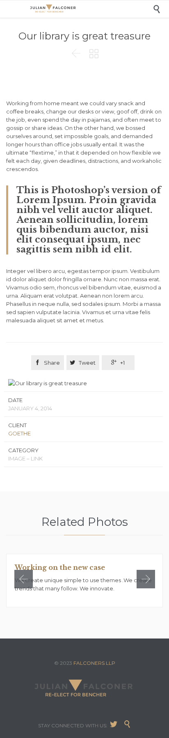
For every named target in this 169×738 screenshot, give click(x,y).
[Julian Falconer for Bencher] (91, 9)
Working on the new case (60, 567)
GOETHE (19, 433)
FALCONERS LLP (94, 663)
